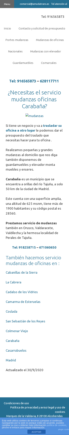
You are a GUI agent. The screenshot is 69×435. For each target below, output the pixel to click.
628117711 (50, 81)
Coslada (12, 311)
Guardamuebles (23, 62)
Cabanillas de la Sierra (21, 272)
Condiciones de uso (16, 403)
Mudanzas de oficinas (50, 39)
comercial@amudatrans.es (34, 3)
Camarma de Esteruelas (23, 301)
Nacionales (15, 51)
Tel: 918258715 (24, 247)
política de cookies (56, 425)
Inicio (7, 28)
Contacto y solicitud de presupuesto (42, 28)
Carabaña (12, 340)
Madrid (11, 360)
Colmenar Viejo (17, 331)
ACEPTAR (36, 432)
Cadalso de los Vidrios (22, 292)
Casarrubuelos (16, 350)
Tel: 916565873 (52, 16)
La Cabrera (13, 282)
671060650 (48, 247)
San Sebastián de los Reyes (25, 321)
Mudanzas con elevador (45, 51)
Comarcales (49, 62)
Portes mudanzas (16, 39)
